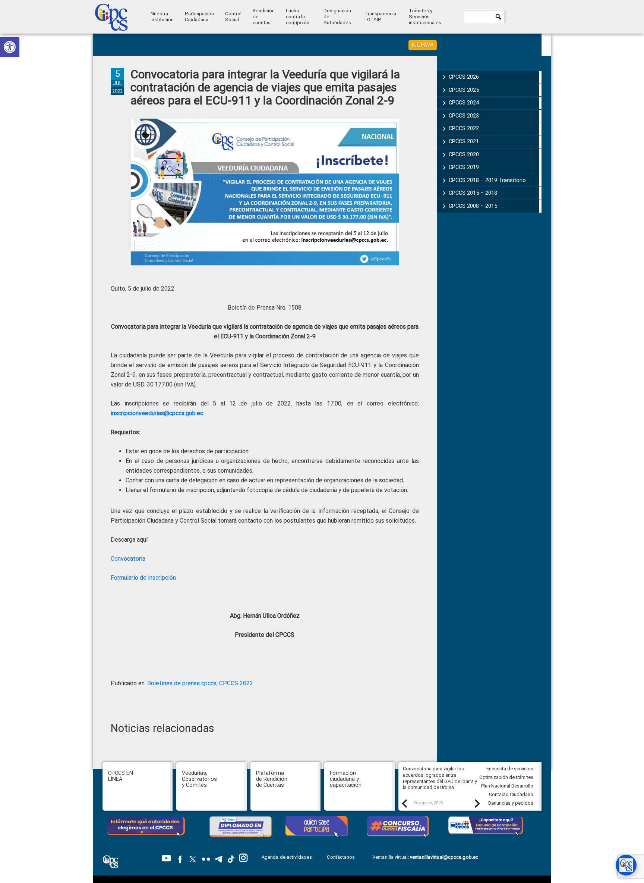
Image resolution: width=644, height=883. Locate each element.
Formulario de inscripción (143, 577)
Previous (404, 803)
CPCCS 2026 (464, 76)
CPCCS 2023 (464, 115)
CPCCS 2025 (464, 90)
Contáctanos (341, 857)
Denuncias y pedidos (510, 803)
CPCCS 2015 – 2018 (473, 193)
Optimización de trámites (506, 777)
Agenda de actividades (287, 857)
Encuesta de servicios (509, 768)
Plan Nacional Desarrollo (507, 786)
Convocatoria (128, 558)
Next (477, 803)
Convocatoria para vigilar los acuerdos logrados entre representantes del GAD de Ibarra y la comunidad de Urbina (440, 778)
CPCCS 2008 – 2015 (473, 206)
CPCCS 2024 (464, 102)
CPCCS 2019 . (465, 167)
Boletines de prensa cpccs (182, 683)
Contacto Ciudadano (511, 794)
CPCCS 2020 (464, 154)
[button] (9, 47)
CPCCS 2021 (464, 141)
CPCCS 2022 (236, 683)
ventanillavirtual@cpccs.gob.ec (444, 857)
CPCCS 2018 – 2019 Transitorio (487, 180)
